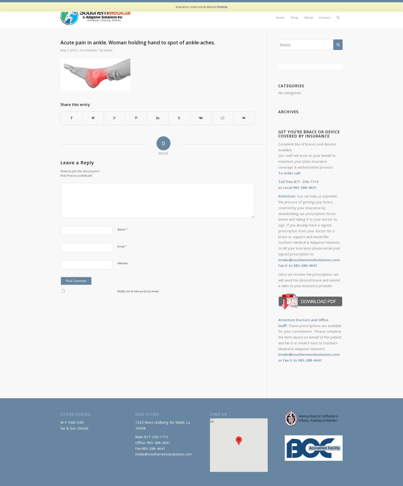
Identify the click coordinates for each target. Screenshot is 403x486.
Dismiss (222, 7)
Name (123, 229)
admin (108, 50)
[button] (239, 441)
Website (123, 263)
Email (122, 246)
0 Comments (88, 50)
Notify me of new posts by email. (138, 291)
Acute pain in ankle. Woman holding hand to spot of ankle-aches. (137, 42)
